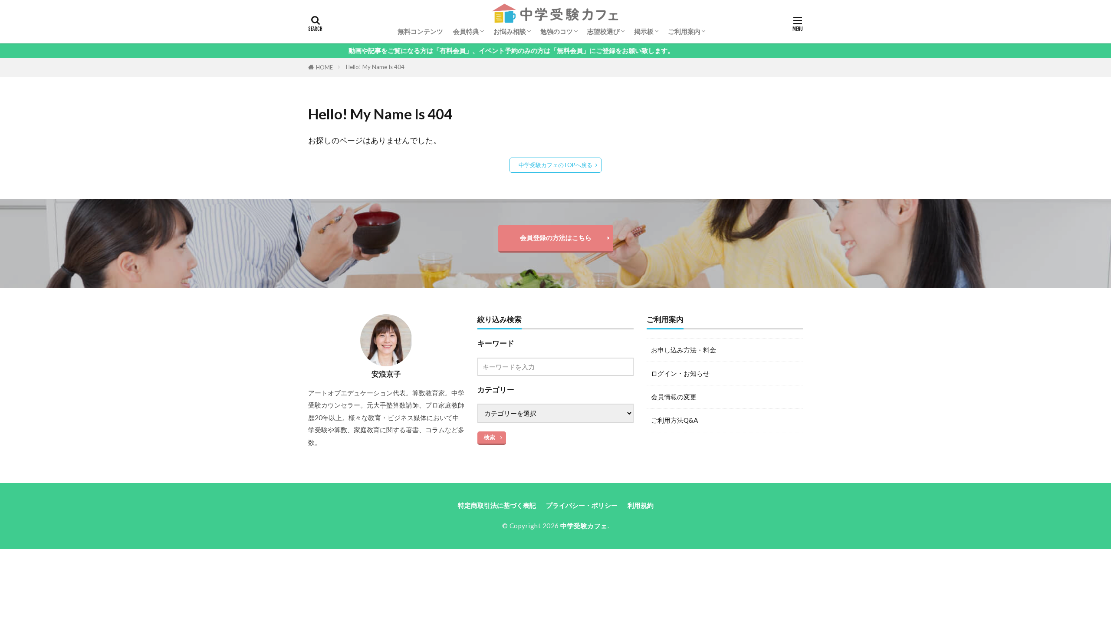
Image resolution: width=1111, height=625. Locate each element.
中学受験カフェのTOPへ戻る (555, 164)
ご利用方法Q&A (674, 420)
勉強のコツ (556, 31)
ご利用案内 (684, 31)
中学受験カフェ (584, 526)
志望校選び (603, 31)
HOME (324, 67)
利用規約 (641, 505)
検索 (489, 437)
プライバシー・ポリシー (582, 505)
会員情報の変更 (674, 397)
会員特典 (466, 31)
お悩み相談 (509, 31)
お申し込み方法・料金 (683, 350)
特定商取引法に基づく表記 (497, 505)
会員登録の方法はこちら (556, 237)
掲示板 (644, 31)
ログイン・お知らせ (680, 373)
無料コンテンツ (420, 31)
